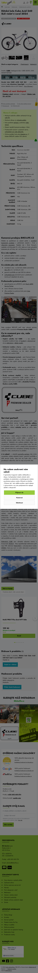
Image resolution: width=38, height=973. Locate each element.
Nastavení (19, 498)
